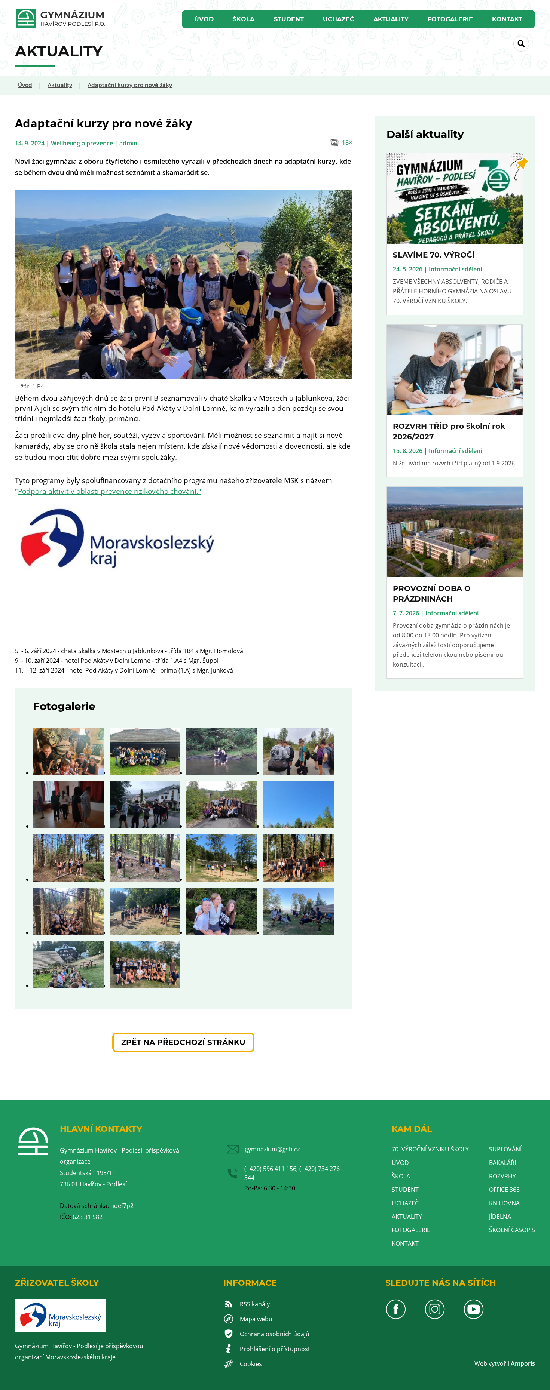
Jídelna (500, 1216)
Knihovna (504, 1203)
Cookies (251, 1364)
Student (289, 19)
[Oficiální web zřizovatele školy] (60, 1330)
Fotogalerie (450, 19)
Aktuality (391, 19)
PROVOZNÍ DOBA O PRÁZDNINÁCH (432, 593)
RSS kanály (255, 1304)
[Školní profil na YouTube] (473, 1317)
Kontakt (507, 19)
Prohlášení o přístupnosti (276, 1349)
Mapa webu (256, 1319)
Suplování (505, 1149)
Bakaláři (502, 1163)
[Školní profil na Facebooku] (395, 1317)
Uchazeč (338, 19)
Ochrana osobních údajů (274, 1334)
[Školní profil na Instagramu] (434, 1317)
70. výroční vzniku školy (430, 1149)
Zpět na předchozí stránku (183, 1042)
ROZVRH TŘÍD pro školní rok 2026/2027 (449, 431)
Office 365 (504, 1190)
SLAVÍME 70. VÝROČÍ (434, 254)
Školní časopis (512, 1230)
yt (494, 1363)
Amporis (523, 1363)
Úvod (204, 19)
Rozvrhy (502, 1176)
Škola (243, 19)
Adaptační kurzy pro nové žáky (130, 85)
